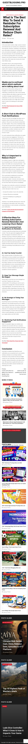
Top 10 (5, 664)
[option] (14, 638)
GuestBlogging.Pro (14, 2)
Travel (9, 664)
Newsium (18, 742)
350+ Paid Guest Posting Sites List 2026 (12, 462)
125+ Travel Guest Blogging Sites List (11, 567)
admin (4, 38)
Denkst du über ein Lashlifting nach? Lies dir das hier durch (20, 371)
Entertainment (7, 622)
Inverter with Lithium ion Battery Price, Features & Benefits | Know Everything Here (7, 372)
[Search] (26, 9)
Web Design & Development (14, 15)
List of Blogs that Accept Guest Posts (11, 610)
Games (5, 706)
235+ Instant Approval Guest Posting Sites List (13, 505)
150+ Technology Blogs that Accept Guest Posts (14, 526)
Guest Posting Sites (9, 448)
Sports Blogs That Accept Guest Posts (11, 547)
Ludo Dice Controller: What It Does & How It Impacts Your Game (13, 730)
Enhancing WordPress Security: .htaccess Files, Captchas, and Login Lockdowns (13, 445)
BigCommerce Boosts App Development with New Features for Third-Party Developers (14, 422)
